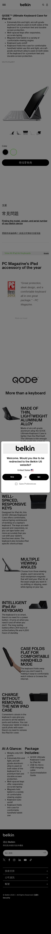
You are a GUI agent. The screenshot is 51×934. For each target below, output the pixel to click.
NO (39, 477)
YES (12, 477)
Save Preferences (27, 483)
